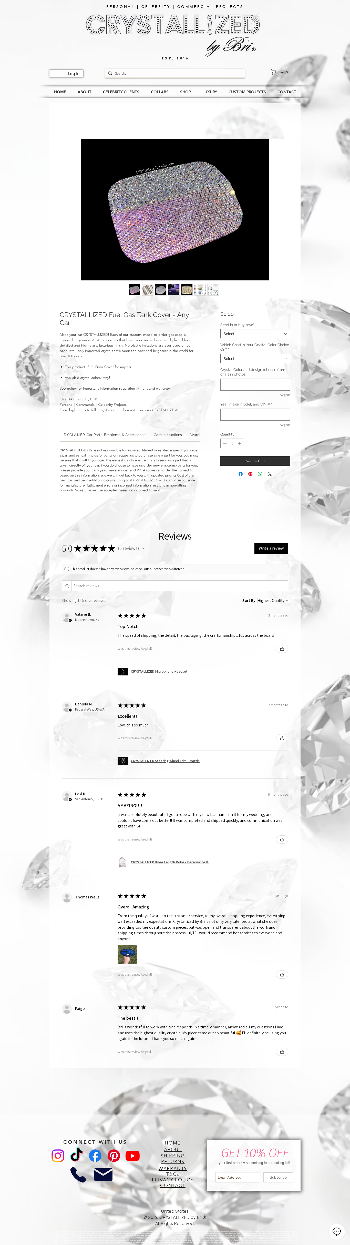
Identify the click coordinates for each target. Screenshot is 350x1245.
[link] (285, 72)
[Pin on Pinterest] (250, 475)
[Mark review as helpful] (282, 650)
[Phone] (78, 1175)
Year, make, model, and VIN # (246, 405)
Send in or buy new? (238, 326)
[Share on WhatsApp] (260, 475)
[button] (144, 549)
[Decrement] (224, 444)
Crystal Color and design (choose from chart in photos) (252, 373)
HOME (173, 1144)
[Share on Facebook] (241, 475)
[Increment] (240, 444)
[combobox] (255, 334)
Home (65, 121)
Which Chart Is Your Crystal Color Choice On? (254, 348)
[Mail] (103, 1175)
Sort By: (249, 601)
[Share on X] (270, 475)
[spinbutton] (232, 444)
